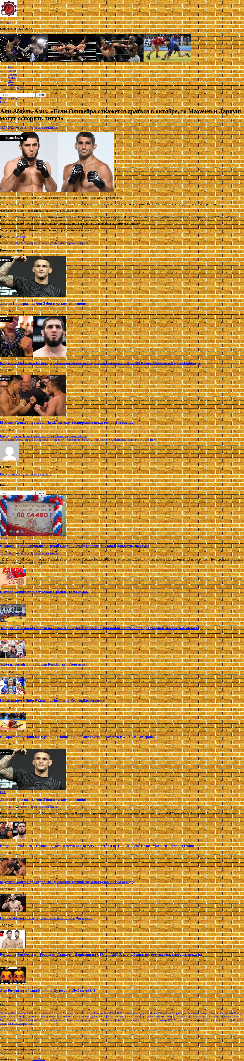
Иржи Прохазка (54, 1016)
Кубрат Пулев (152, 1016)
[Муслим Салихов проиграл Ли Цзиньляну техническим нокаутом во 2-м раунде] (33, 415)
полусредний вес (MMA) (223, 1020)
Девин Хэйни (216, 1013)
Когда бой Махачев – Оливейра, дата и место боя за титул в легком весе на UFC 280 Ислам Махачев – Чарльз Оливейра (100, 363)
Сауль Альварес (8, 1020)
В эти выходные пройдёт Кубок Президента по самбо (44, 592)
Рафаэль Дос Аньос (203, 1016)
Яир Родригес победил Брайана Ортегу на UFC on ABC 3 (47, 991)
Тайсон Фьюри (25, 1020)
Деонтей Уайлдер (233, 1013)
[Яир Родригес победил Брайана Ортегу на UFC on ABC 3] (13, 983)
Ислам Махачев (25, 243)
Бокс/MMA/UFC (113, 1013)
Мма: (62, 243)
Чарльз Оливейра (77, 243)
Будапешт (144, 1013)
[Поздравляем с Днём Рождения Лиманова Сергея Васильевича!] (13, 693)
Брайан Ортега (130, 1013)
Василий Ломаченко (161, 1013)
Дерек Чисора (7, 1016)
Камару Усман (108, 1016)
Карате (12, 74)
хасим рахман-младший (20, 1023)
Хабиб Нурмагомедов (45, 1020)
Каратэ (120, 1016)
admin (23, 127)
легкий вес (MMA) (47, 243)
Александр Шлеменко (92, 1013)
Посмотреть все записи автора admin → (25, 474)
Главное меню (9, 98)
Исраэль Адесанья (90, 1016)
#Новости (5, 1013)
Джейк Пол (21, 1016)
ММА (11, 77)
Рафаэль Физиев (222, 1016)
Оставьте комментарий (44, 127)
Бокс (11, 67)
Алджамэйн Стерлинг (50, 1013)
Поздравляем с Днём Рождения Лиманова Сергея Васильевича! (52, 700)
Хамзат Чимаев (66, 1020)
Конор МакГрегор (134, 1016)
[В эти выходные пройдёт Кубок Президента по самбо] (13, 584)
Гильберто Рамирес (198, 1013)
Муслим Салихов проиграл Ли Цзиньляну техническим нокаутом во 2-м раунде (66, 422)
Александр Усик (71, 1013)
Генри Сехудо (179, 1013)
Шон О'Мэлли (101, 1020)
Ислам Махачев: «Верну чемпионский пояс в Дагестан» (46, 918)
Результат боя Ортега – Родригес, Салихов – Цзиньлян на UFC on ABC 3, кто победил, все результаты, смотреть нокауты (101, 954)
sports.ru (19, 236)
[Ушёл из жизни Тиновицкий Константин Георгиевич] (13, 657)
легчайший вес (184, 1020)
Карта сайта (15, 88)
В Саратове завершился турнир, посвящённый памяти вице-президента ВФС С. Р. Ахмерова (77, 737)
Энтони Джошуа (131, 1020)
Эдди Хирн (115, 1020)
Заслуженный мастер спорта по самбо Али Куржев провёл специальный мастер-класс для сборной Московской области (99, 628)
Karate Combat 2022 (22, 1013)
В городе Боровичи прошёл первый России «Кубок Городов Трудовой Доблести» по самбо (75, 546)
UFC (11, 81)
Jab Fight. (6, 22)
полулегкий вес (201, 1020)
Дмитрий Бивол (36, 1016)
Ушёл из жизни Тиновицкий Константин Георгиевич (43, 664)
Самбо (12, 84)
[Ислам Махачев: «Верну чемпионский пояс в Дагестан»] (13, 910)
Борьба (12, 70)
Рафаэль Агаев (184, 1016)
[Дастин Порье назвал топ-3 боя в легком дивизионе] (33, 296)
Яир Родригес (148, 1020)
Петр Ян (171, 1016)
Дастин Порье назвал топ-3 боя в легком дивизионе (43, 303)
